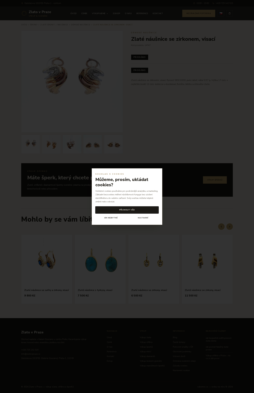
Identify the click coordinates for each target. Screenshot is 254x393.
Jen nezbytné (110, 218)
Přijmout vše (127, 209)
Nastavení (143, 218)
